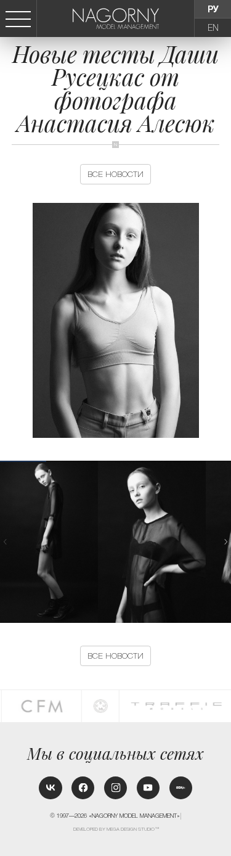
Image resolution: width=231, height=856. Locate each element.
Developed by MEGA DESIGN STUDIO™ (116, 829)
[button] (226, 541)
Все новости (115, 174)
